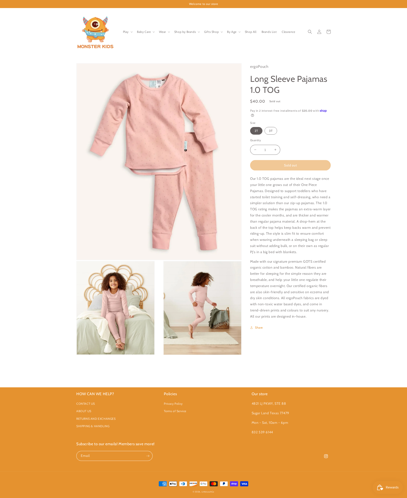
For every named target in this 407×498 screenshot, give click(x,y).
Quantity (255, 140)
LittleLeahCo (208, 491)
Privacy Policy (173, 404)
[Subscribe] (147, 456)
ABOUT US (83, 411)
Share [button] (259, 327)
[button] (127, 31)
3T (271, 131)
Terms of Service (175, 411)
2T (256, 131)
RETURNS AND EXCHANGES (96, 419)
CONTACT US (85, 404)
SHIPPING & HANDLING (92, 426)
